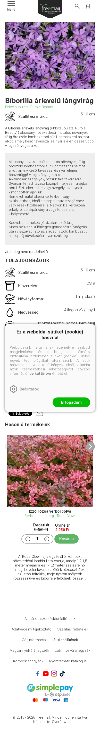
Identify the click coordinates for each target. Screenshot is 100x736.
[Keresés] (77, 6)
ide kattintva (39, 373)
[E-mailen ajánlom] (39, 413)
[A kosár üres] (88, 6)
